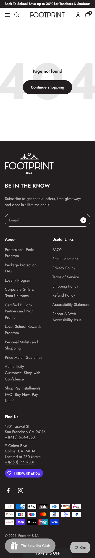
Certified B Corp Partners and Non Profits (19, 311)
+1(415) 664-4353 (20, 437)
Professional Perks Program (19, 253)
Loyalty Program (18, 280)
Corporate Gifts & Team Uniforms (19, 293)
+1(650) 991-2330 (20, 462)
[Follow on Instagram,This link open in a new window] (20, 490)
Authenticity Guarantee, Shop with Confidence (22, 373)
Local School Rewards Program (23, 330)
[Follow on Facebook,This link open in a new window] (8, 490)
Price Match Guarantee (23, 357)
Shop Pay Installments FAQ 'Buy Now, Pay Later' (22, 394)
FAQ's (57, 249)
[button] (87, 14)
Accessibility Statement (71, 304)
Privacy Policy (63, 268)
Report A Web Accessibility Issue (67, 317)
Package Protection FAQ (21, 268)
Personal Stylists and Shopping (21, 345)
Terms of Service (65, 277)
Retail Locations (65, 258)
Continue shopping (47, 87)
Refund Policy (63, 295)
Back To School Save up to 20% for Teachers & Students (47, 3)
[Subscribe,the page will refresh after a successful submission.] (83, 220)
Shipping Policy (65, 286)
